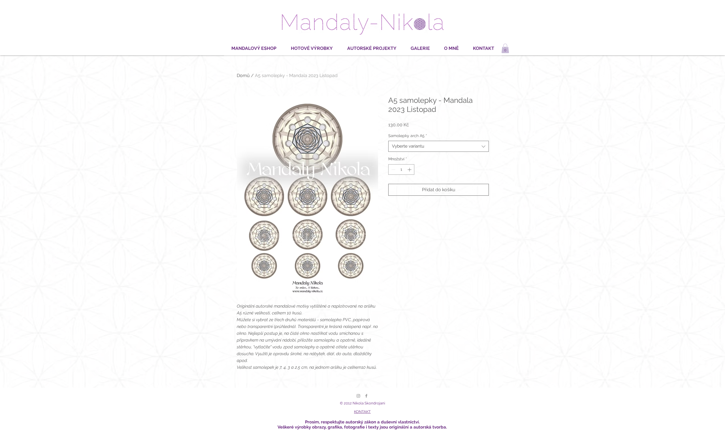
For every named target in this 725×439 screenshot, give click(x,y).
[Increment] (409, 169)
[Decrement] (392, 169)
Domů (243, 75)
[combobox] (438, 146)
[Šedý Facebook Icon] (366, 395)
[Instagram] (358, 395)
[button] (505, 48)
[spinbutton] (401, 169)
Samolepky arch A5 (407, 135)
